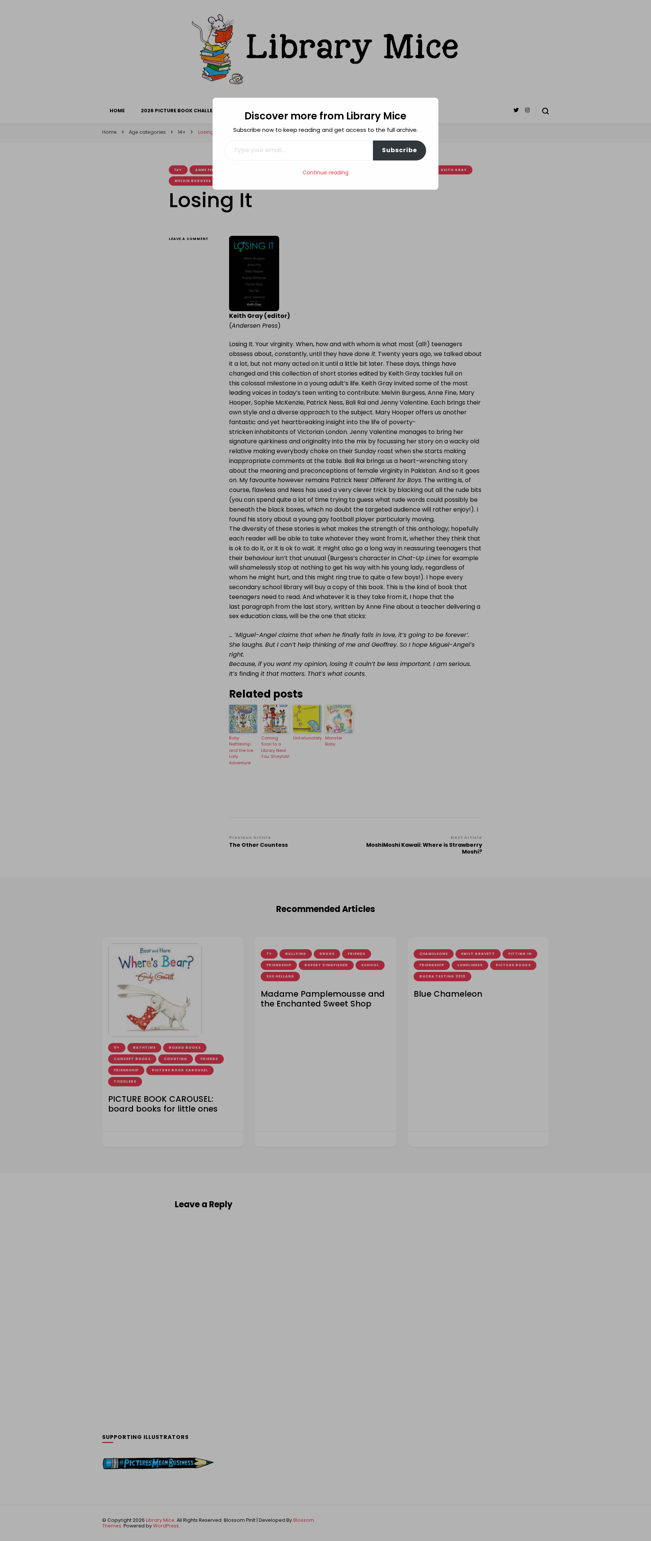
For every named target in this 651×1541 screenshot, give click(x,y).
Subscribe (399, 150)
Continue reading (325, 172)
